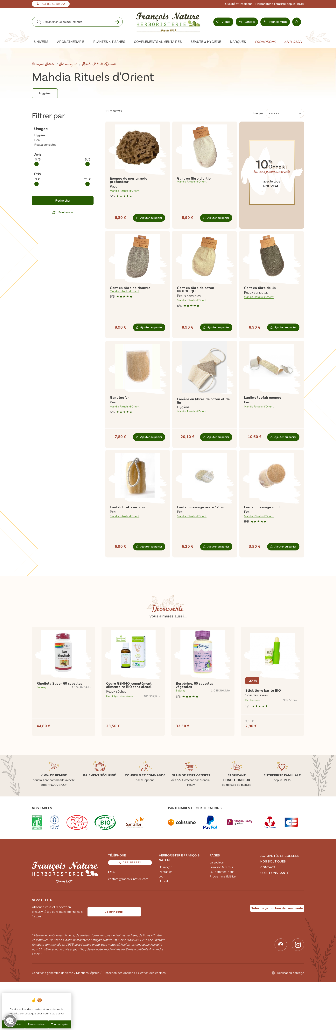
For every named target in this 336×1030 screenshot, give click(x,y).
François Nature (43, 64)
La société (217, 862)
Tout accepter (59, 1024)
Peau (37, 140)
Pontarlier (165, 872)
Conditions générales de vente (52, 973)
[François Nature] (168, 22)
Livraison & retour (221, 867)
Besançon (165, 867)
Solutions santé (274, 873)
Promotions (265, 42)
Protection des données (118, 973)
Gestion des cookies (152, 973)
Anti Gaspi (293, 42)
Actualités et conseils (279, 856)
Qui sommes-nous (222, 872)
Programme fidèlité (223, 876)
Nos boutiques (273, 861)
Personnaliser (36, 1024)
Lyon (162, 876)
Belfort (163, 881)
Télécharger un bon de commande (277, 908)
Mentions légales (87, 973)
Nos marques (68, 64)
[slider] (36, 164)
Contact (267, 867)
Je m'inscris (114, 912)
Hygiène (40, 135)
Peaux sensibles (45, 145)
